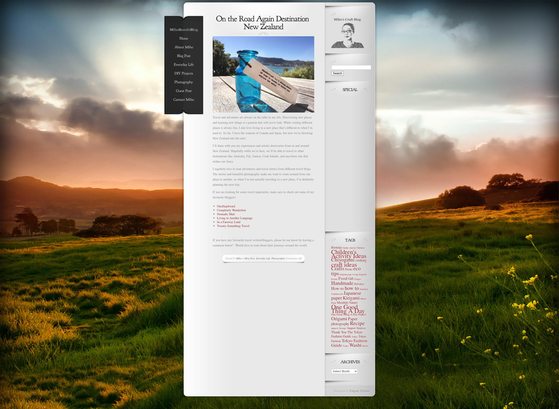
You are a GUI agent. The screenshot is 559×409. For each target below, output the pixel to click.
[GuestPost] (183, 91)
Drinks (348, 269)
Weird (365, 345)
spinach (334, 328)
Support (351, 328)
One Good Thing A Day (348, 308)
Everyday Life (263, 258)
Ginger (357, 279)
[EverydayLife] (183, 65)
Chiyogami (343, 259)
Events (334, 279)
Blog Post (250, 258)
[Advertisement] (344, 160)
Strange (342, 328)
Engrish (362, 274)
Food (342, 278)
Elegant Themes (360, 391)
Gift (351, 278)
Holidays (359, 284)
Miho (239, 258)
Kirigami (351, 298)
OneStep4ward (226, 206)
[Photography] (183, 82)
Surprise (361, 328)
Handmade (342, 282)
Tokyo (355, 336)
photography (340, 323)
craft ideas (344, 264)
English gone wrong (349, 274)
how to (352, 287)
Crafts (337, 268)
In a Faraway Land (228, 222)
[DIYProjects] (183, 73)
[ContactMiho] (183, 100)
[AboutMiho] (183, 47)
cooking (361, 260)
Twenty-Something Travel (233, 226)
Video (346, 345)
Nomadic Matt (226, 214)
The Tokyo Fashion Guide (346, 334)
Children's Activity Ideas (348, 254)
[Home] (183, 38)
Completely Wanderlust (231, 210)
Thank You (339, 332)
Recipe (357, 323)
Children (361, 247)
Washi (355, 345)
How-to (337, 288)
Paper (352, 318)
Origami (339, 318)
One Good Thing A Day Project (348, 314)
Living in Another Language (234, 218)
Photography (278, 258)
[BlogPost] (183, 56)
